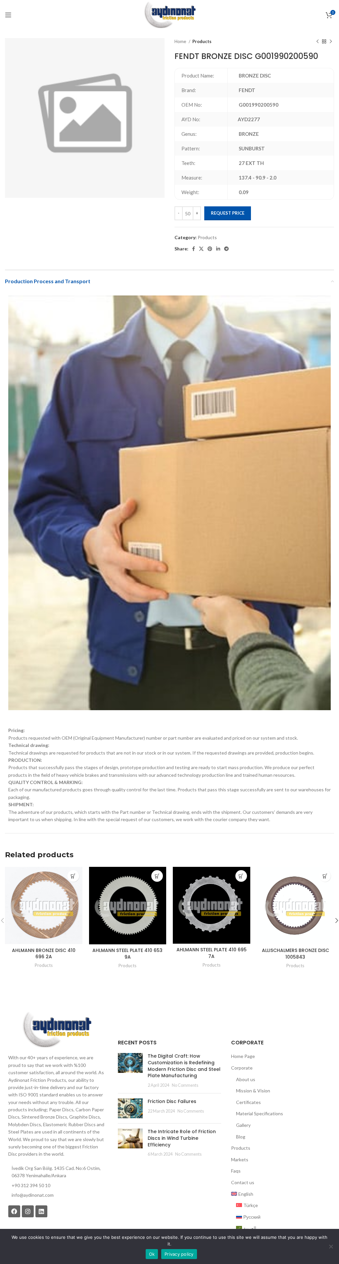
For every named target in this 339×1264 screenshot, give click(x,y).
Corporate (242, 1068)
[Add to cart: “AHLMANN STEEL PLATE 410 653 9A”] (157, 876)
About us (245, 1079)
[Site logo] (169, 14)
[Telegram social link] (226, 248)
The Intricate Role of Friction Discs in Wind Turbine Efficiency (182, 1138)
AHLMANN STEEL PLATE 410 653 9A (127, 953)
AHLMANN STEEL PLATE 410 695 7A (211, 953)
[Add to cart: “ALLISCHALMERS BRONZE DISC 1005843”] (325, 876)
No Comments (185, 1085)
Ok (152, 1254)
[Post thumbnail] (130, 1070)
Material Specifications (259, 1113)
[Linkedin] (41, 1211)
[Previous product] (317, 41)
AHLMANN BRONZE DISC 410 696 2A (43, 953)
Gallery (243, 1125)
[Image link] (56, 1029)
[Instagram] (28, 1211)
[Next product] (330, 41)
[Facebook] (14, 1211)
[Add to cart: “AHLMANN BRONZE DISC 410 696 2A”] (73, 876)
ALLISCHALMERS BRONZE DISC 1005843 (295, 953)
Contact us (242, 1182)
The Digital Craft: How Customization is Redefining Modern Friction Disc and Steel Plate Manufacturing (184, 1066)
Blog (240, 1136)
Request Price (227, 213)
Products (202, 41)
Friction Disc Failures (172, 1101)
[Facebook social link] (193, 248)
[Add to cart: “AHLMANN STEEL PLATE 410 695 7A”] (241, 876)
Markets (239, 1159)
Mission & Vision (253, 1090)
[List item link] (56, 1195)
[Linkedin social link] (218, 248)
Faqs (236, 1171)
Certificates (248, 1102)
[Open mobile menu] (8, 15)
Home (180, 41)
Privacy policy (179, 1254)
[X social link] (201, 248)
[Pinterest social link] (210, 248)
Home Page (243, 1056)
